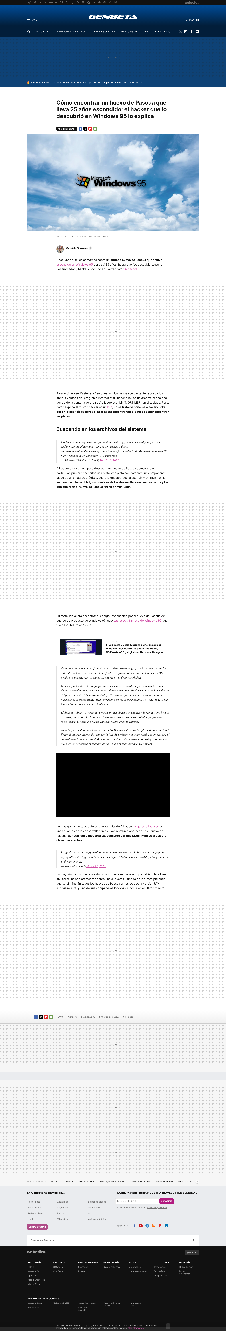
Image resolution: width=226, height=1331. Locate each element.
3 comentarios (68, 129)
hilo (109, 407)
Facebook (191, 31)
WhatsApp (62, 1219)
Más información (136, 1328)
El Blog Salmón (186, 1267)
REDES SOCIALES (104, 31)
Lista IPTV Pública (164, 1181)
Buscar (193, 1240)
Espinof (81, 1271)
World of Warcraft (122, 82)
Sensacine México (87, 1303)
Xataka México (35, 1303)
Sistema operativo (88, 82)
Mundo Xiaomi (34, 1284)
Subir (190, 1252)
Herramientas (34, 1207)
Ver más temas (37, 1227)
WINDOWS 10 (129, 31)
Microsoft (57, 82)
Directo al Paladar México (111, 1304)
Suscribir (166, 1201)
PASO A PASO (162, 31)
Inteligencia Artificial (97, 1219)
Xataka (31, 1267)
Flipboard (186, 31)
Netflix (31, 1219)
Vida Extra (58, 1271)
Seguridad (62, 1207)
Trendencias (160, 1267)
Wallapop (105, 82)
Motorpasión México (135, 1304)
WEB (145, 31)
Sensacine (83, 1267)
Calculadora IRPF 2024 (141, 1181)
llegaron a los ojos (146, 826)
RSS (153, 1225)
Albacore (131, 269)
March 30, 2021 (109, 460)
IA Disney (68, 1181)
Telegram (197, 31)
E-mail (95, 129)
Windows (72, 1016)
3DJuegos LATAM (61, 1303)
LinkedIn (166, 1225)
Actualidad (62, 1201)
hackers (129, 1016)
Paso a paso (34, 1201)
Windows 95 (89, 1016)
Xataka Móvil (34, 1271)
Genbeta (113, 17)
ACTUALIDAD (43, 31)
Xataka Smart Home (37, 1280)
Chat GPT (54, 1181)
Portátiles (70, 82)
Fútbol (138, 82)
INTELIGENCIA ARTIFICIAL (72, 31)
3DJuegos (58, 1267)
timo (89, 1213)
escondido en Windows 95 (74, 264)
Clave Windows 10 (87, 1181)
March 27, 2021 (96, 866)
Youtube (140, 1225)
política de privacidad (157, 1207)
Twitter (180, 31)
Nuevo (190, 20)
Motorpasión (135, 1267)
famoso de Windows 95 (137, 620)
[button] (78, 248)
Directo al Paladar (111, 1267)
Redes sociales (35, 1213)
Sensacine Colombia (83, 1308)
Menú (35, 20)
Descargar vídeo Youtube (112, 1181)
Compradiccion (161, 1275)
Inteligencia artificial (97, 1201)
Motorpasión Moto (138, 1271)
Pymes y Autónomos (184, 1272)
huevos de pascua (110, 1016)
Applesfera (33, 1275)
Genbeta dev (93, 1207)
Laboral (61, 1213)
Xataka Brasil (34, 1307)
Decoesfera (159, 1271)
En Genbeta (111, 641)
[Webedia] (36, 1252)
